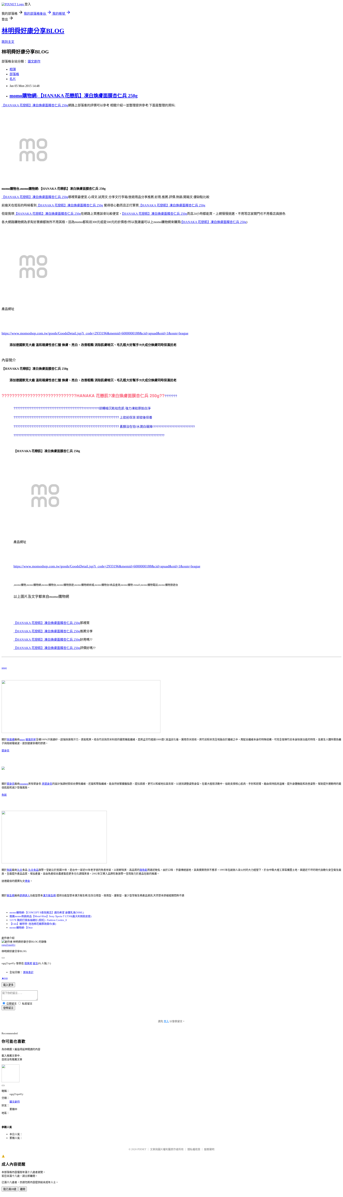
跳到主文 (8, 41)
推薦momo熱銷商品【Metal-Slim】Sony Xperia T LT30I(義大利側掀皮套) (50, 916)
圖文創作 (34, 61)
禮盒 (27, 880)
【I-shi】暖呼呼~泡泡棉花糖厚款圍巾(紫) (33, 923)
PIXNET (141, 1149)
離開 (22, 1189)
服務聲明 (209, 1149)
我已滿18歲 (9, 1189)
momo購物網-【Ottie (21, 927)
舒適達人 (25, 895)
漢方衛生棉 (49, 895)
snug (4, 667)
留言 (35, 963)
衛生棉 (10, 895)
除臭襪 (10, 739)
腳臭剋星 (31, 739)
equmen (24, 783)
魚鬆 (4, 794)
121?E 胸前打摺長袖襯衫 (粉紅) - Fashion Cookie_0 (38, 920)
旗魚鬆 (143, 869)
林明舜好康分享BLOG (33, 30)
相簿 (13, 69)
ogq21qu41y (8, 944)
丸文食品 (33, 869)
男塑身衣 (47, 783)
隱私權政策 (193, 1149)
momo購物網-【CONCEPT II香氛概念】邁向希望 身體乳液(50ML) (47, 912)
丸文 (19, 869)
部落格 (14, 74)
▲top (5, 977)
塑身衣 (5, 750)
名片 (13, 79)
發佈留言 (8, 1007)
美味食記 (28, 972)
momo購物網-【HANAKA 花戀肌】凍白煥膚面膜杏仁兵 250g (74, 95)
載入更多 (8, 984)
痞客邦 (28, 963)
